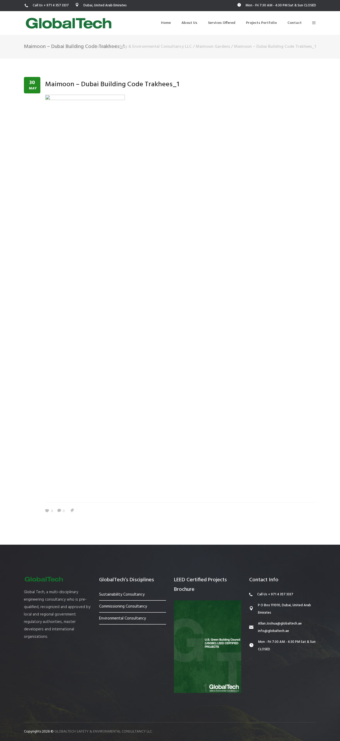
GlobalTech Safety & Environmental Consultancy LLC (142, 47)
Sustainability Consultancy (121, 594)
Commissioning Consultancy (123, 606)
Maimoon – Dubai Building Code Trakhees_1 (112, 84)
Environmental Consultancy (122, 618)
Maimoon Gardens (213, 47)
